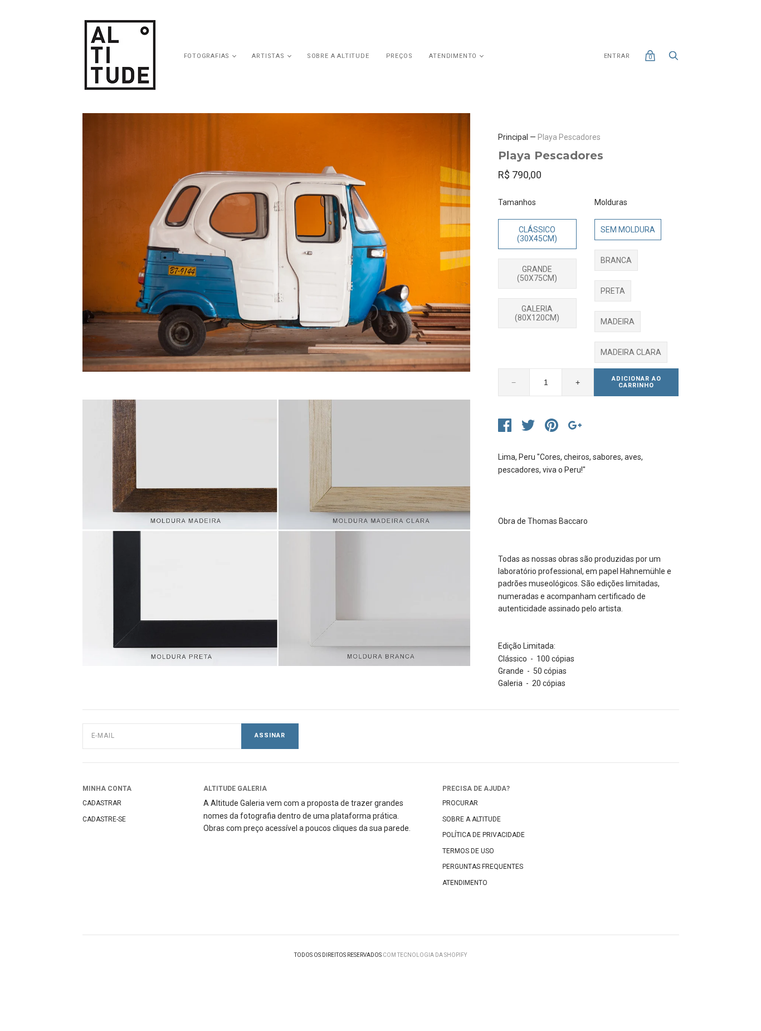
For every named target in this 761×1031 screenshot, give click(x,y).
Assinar (270, 735)
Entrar (617, 56)
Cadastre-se (104, 819)
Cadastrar (101, 803)
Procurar (460, 803)
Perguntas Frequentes (482, 866)
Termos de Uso (468, 851)
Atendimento (453, 56)
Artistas (268, 56)
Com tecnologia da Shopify (425, 955)
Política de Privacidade (483, 835)
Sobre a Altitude (338, 56)
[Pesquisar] (673, 58)
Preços (399, 56)
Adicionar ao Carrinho (636, 382)
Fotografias (207, 56)
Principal (513, 137)
